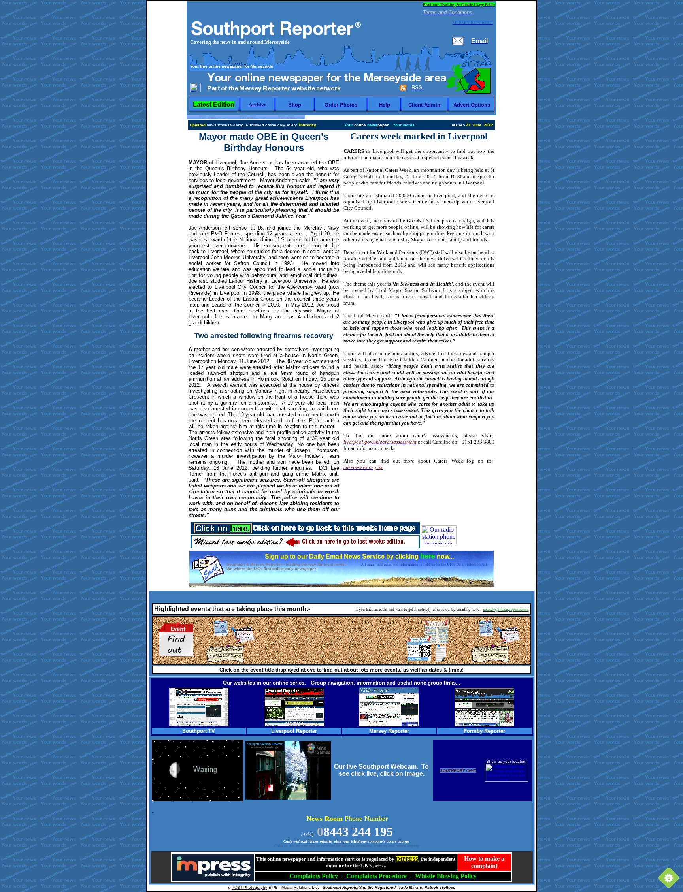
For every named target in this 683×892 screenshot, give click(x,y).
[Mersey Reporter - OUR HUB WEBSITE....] (389, 724)
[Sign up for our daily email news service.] (208, 581)
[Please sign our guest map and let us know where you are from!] (506, 780)
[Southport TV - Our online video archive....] (198, 724)
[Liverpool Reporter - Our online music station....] (294, 724)
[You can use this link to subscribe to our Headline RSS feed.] (403, 89)
